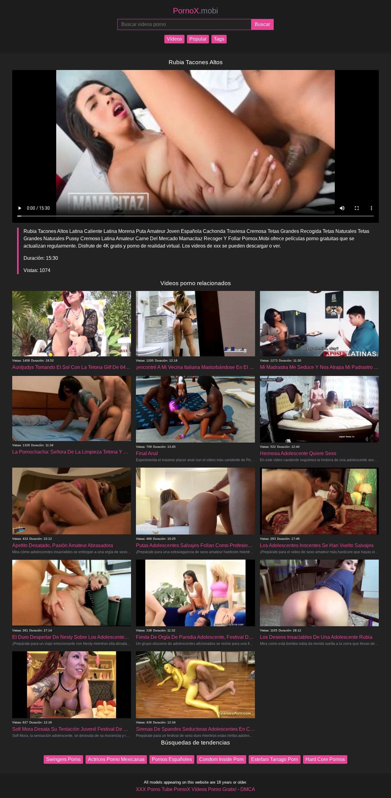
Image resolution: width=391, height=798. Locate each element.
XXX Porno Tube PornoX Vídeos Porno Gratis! (186, 789)
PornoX (195, 10)
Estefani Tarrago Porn (274, 759)
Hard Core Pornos (325, 759)
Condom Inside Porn (221, 759)
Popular (197, 39)
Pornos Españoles (172, 759)
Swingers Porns (63, 759)
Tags (219, 39)
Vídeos (174, 39)
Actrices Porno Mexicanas (116, 759)
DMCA (247, 789)
